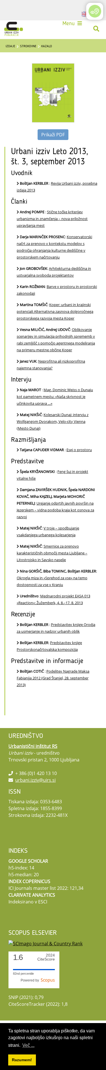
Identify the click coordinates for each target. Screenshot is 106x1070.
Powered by (31, 980)
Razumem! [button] (22, 1060)
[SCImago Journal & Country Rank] (45, 943)
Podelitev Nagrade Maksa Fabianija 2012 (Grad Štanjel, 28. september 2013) (53, 678)
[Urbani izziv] (13, 29)
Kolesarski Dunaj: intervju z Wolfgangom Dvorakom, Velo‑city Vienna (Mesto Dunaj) (52, 421)
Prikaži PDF (53, 135)
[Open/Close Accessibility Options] (94, 11)
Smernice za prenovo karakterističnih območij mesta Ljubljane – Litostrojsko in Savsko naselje (52, 553)
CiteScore (46, 957)
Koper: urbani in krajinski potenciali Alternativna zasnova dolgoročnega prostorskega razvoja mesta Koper (55, 311)
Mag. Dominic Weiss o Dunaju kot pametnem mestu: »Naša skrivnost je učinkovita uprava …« (55, 396)
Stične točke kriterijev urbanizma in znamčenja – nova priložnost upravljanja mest (52, 218)
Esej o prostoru (79, 449)
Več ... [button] (28, 1045)
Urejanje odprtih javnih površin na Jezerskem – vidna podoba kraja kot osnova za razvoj (55, 510)
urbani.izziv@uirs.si (35, 780)
